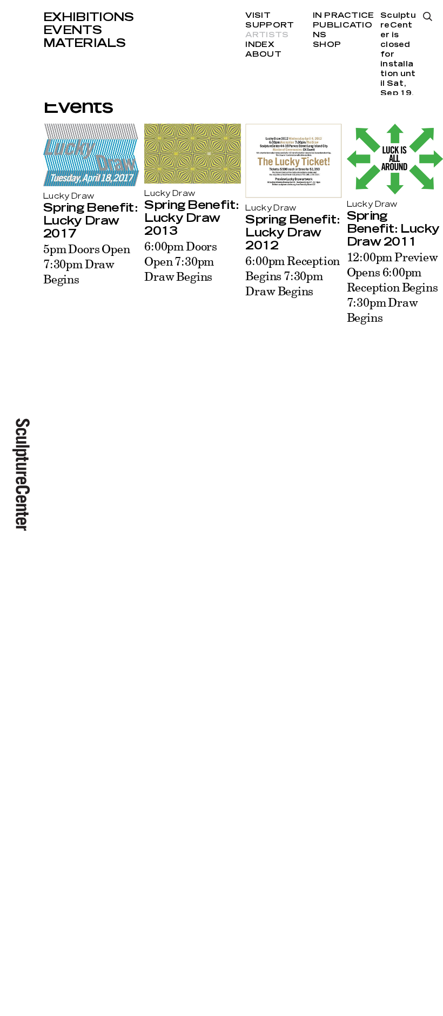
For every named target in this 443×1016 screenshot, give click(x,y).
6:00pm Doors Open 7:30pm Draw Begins (180, 261)
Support (269, 25)
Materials (84, 43)
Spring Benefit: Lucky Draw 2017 (90, 221)
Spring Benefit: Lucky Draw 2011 (393, 229)
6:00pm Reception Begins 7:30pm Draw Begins (292, 276)
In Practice (343, 15)
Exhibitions (88, 17)
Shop (327, 45)
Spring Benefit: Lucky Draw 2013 (191, 218)
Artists (266, 35)
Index (259, 45)
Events (72, 30)
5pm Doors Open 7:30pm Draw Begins (86, 264)
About (263, 54)
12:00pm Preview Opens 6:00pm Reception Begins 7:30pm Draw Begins (392, 287)
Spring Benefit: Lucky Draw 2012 (292, 233)
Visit (257, 15)
